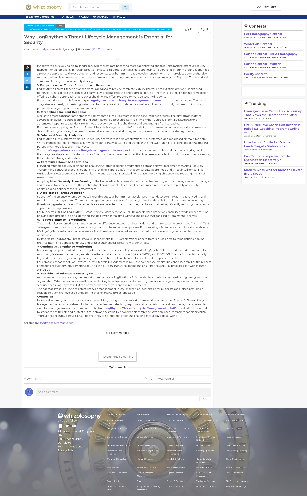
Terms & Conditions (70, 446)
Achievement (143, 414)
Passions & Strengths (146, 467)
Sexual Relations (114, 481)
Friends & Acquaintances (118, 445)
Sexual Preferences (234, 472)
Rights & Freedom (175, 472)
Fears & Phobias (233, 437)
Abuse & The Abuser (116, 414)
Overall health (113, 467)
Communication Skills (206, 420)
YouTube (102, 16)
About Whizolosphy (70, 438)
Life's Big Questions (205, 450)
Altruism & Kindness (235, 414)
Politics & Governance (117, 472)
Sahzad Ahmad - (252, 118)
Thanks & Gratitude (176, 481)
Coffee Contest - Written (262, 64)
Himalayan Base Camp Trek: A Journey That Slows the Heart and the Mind (273, 113)
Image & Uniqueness (235, 445)
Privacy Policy (66, 450)
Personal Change (204, 467)
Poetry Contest (255, 74)
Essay (60, 26)
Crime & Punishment (236, 420)
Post (205, 398)
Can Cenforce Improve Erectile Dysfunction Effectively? (267, 158)
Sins (139, 481)
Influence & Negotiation (147, 450)
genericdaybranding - (254, 163)
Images (120, 16)
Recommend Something (117, 356)
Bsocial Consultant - (253, 136)
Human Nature (203, 445)
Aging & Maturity (204, 414)
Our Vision (64, 442)
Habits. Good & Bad (146, 445)
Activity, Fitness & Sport (177, 414)
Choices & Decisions (175, 420)
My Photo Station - (253, 177)
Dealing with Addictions (148, 428)
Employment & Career (117, 437)
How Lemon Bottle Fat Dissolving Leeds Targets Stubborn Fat (269, 144)
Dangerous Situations (117, 428)
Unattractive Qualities (206, 486)
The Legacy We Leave (206, 481)
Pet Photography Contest (263, 34)
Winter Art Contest (258, 44)
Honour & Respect (175, 445)
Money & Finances (145, 459)
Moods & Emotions (175, 459)
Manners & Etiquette (116, 459)
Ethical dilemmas (145, 437)
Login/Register (266, 7)
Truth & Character (175, 486)
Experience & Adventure (178, 437)
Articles (68, 16)
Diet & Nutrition (233, 428)
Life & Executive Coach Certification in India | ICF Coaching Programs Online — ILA (272, 128)
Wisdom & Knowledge (236, 486)
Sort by (149, 378)
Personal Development (236, 467)
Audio (85, 16)
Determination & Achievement (40, 26)
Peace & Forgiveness (176, 467)
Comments (104, 49)
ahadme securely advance (41, 49)
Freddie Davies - (251, 149)
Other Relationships (235, 459)
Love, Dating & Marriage (237, 450)
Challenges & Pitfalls (146, 420)
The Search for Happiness (237, 481)
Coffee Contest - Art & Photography (270, 54)
